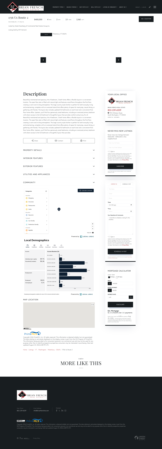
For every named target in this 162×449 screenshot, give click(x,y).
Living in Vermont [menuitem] (109, 7)
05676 (58, 350)
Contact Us (110, 117)
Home (25, 350)
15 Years (120, 277)
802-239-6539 (114, 110)
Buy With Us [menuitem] (84, 7)
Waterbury (51, 350)
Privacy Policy (125, 160)
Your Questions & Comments (115, 215)
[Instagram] (65, 410)
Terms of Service (112, 258)
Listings (31, 350)
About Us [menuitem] (122, 7)
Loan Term (111, 275)
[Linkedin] (62, 410)
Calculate (120, 304)
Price (109, 280)
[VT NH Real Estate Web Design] (139, 438)
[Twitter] (59, 410)
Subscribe (120, 166)
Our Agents (116, 117)
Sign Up (138, 7)
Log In (144, 7)
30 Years (112, 277)
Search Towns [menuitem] (71, 7)
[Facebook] (56, 410)
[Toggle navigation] (155, 7)
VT (36, 350)
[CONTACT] (146, 19)
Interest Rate (112, 294)
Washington (42, 350)
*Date (109, 202)
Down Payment (112, 287)
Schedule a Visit (126, 184)
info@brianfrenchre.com (41, 411)
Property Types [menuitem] (58, 7)
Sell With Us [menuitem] (95, 7)
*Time (109, 208)
